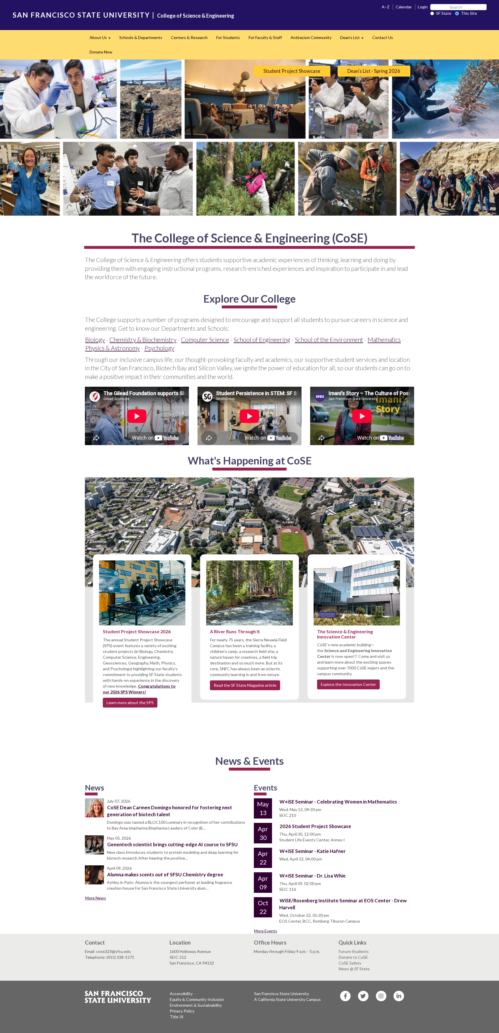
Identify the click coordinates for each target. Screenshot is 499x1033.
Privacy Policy (182, 1010)
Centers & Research (189, 37)
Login (423, 6)
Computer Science (205, 339)
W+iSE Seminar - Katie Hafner (313, 851)
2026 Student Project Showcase (315, 826)
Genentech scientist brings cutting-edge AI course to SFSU (172, 844)
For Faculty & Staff (265, 37)
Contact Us (382, 37)
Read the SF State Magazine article (245, 685)
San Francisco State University (281, 993)
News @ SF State (354, 968)
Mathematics (384, 339)
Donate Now (101, 51)
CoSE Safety (350, 962)
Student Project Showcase (291, 71)
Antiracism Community (311, 37)
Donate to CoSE (353, 957)
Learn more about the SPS (130, 702)
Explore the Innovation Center (348, 684)
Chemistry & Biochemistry (142, 339)
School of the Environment (329, 339)
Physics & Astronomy (112, 347)
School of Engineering (262, 339)
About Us (102, 39)
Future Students (354, 951)
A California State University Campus (287, 999)
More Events (265, 930)
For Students (228, 37)
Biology (95, 339)
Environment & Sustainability (196, 1005)
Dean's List (354, 39)
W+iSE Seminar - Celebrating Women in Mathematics (338, 802)
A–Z (386, 6)
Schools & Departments (140, 37)
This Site (469, 13)
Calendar (404, 6)
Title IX (176, 1016)
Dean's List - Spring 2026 (373, 71)
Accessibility (181, 993)
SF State (443, 13)
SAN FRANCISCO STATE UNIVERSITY (81, 15)
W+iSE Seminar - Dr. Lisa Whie (313, 876)
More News (95, 897)
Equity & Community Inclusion (197, 999)
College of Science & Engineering (195, 15)
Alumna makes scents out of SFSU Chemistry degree (165, 874)
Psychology (159, 347)
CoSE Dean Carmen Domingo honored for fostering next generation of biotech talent (169, 810)
